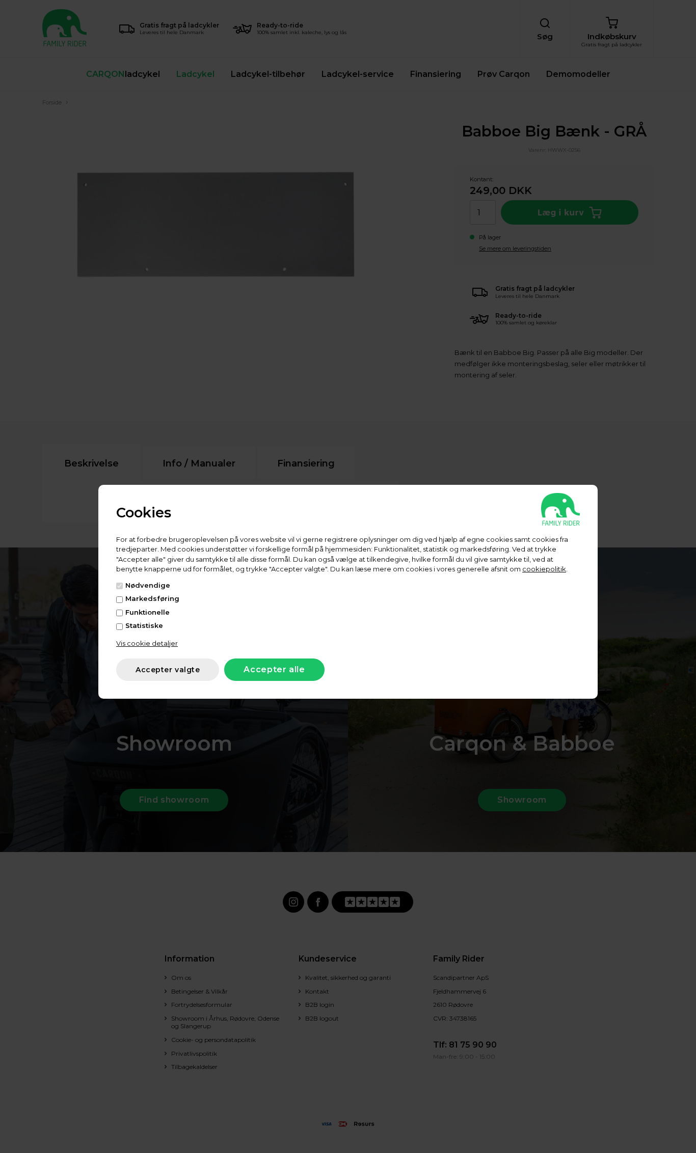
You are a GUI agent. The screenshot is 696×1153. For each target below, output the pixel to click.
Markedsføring (152, 598)
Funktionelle (147, 612)
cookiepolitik (544, 569)
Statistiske (144, 625)
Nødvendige (147, 585)
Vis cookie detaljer (147, 643)
